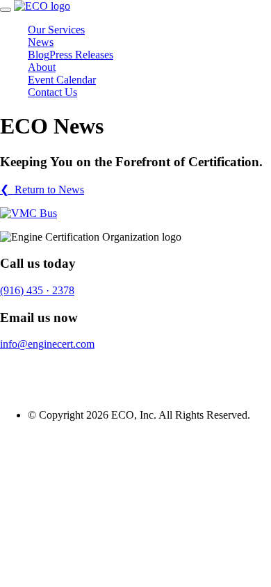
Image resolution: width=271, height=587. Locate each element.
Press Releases (81, 55)
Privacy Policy (32, 367)
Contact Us (52, 92)
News (41, 42)
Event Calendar (62, 80)
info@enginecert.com (47, 344)
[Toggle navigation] (5, 10)
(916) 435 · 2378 (37, 290)
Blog (38, 55)
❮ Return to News (42, 189)
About (42, 67)
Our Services (56, 29)
